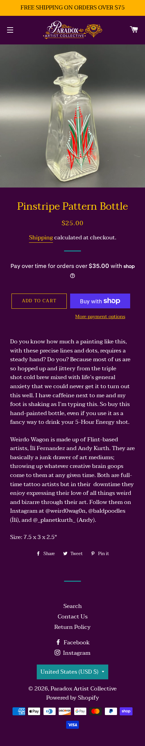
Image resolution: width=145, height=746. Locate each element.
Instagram (76, 653)
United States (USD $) (69, 672)
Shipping (41, 237)
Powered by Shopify (72, 698)
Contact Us (73, 616)
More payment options (100, 316)
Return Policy (72, 627)
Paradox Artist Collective (84, 688)
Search (72, 606)
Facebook (76, 642)
